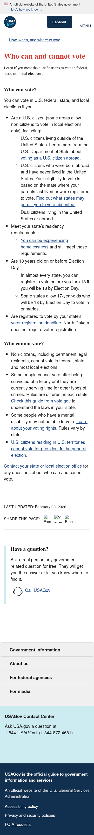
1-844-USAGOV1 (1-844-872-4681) (39, 732)
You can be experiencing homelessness (44, 243)
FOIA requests (18, 824)
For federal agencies (31, 677)
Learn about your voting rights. (49, 424)
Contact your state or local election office (43, 466)
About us (19, 663)
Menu (85, 25)
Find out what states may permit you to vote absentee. (52, 201)
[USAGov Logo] (10, 22)
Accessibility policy (21, 806)
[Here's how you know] (47, 7)
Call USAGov (37, 590)
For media (20, 691)
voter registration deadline (36, 322)
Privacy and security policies (30, 815)
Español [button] (59, 22)
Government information (35, 650)
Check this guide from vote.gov (41, 400)
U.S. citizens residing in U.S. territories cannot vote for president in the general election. (48, 448)
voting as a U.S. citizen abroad (50, 158)
